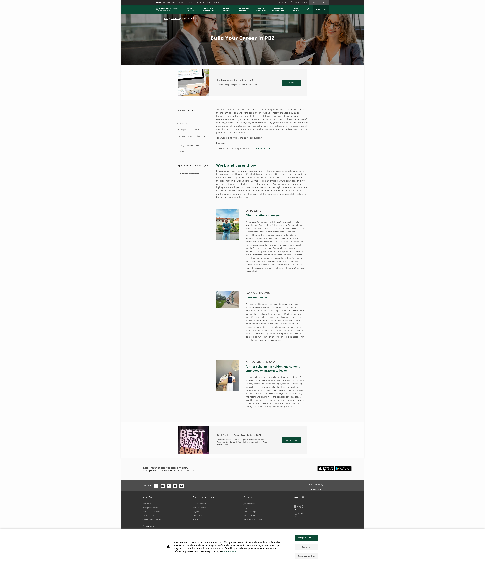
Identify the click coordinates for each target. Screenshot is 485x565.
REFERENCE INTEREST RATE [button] (278, 9)
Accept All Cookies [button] (306, 537)
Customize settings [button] (306, 556)
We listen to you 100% (253, 519)
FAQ (245, 507)
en (324, 2)
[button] (308, 9)
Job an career (249, 503)
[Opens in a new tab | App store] (325, 468)
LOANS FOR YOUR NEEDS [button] (208, 9)
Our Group (296, 9)
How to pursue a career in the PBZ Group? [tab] (191, 137)
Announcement (250, 515)
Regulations (198, 511)
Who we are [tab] (182, 123)
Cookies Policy (229, 551)
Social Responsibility (151, 511)
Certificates (197, 515)
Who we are (147, 503)
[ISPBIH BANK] (168, 9)
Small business (169, 2)
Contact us (285, 2)
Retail (158, 2)
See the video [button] (291, 440)
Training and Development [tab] (188, 145)
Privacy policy (148, 515)
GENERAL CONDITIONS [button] (261, 9)
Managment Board (150, 507)
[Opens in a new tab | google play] (343, 468)
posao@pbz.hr (263, 148)
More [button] (291, 83)
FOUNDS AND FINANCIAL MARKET (207, 2)
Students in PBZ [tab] (183, 152)
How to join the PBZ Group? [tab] (188, 130)
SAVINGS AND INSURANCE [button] (243, 9)
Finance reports (199, 503)
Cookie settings (250, 511)
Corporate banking (185, 2)
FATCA (195, 519)
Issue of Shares (199, 507)
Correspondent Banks (151, 519)
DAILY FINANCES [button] (190, 9)
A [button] (296, 514)
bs (314, 2)
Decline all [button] (306, 547)
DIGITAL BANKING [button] (226, 9)
